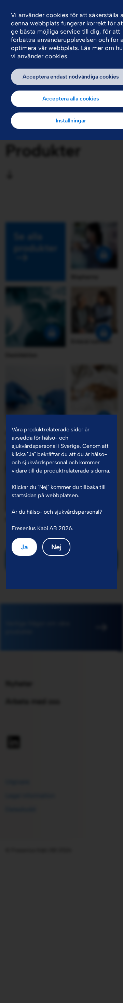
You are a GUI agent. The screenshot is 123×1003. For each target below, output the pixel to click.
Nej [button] (56, 547)
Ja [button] (24, 547)
